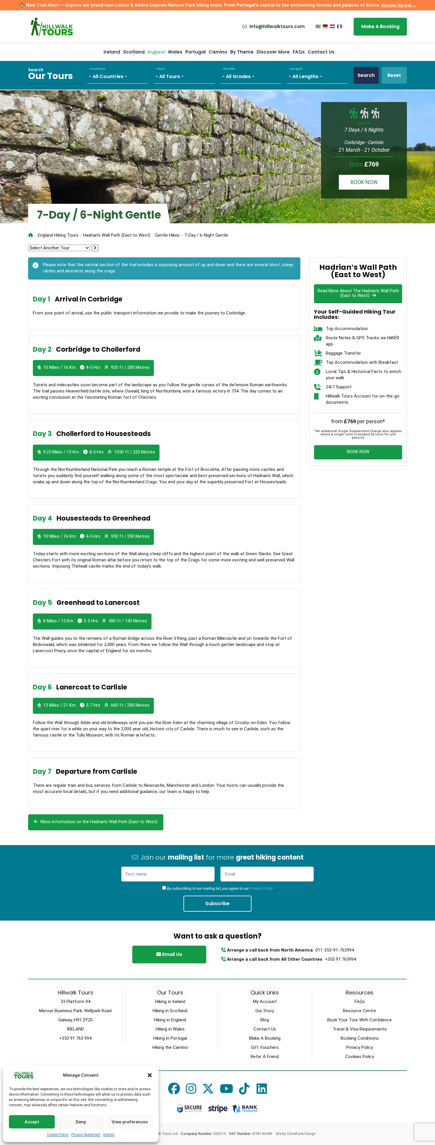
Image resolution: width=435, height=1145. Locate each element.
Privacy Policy (261, 888)
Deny (81, 1122)
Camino (218, 52)
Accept (32, 1122)
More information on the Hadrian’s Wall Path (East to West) (98, 821)
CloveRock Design (301, 1134)
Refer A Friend (265, 1056)
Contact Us (321, 52)
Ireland (112, 52)
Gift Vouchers (265, 1047)
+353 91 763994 (340, 959)
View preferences (130, 1122)
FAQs (299, 52)
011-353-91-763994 (334, 950)
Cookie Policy (57, 1135)
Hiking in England (170, 1020)
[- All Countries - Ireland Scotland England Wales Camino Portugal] (120, 75)
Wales (175, 52)
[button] (150, 1075)
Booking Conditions (360, 1038)
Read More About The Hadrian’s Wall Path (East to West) (358, 293)
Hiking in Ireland (170, 1001)
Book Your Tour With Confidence (359, 1020)
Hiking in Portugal (170, 1038)
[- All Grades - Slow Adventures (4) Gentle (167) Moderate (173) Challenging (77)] (253, 75)
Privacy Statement (85, 1135)
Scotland (134, 52)
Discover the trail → (398, 5)
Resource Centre (359, 1010)
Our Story (264, 1010)
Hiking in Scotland (170, 1010)
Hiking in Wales (170, 1029)
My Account (265, 1001)
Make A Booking (380, 26)
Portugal (195, 52)
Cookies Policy (359, 1056)
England (156, 52)
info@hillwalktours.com (276, 27)
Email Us (171, 954)
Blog (264, 1020)
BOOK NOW (364, 182)
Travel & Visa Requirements (360, 1029)
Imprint (109, 1135)
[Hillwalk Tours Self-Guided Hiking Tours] (30, 235)
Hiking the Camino (170, 1047)
